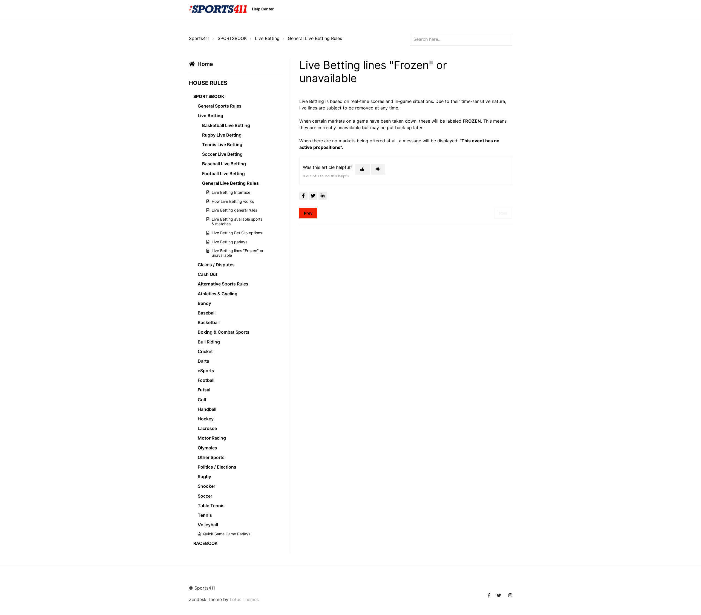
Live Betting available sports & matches (237, 221)
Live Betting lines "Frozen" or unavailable (237, 253)
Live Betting (267, 38)
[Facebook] (303, 196)
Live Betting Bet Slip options (237, 232)
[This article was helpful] (362, 169)
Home (205, 64)
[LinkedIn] (322, 196)
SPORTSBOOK (232, 38)
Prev (308, 213)
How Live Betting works (233, 201)
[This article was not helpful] (378, 169)
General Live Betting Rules (315, 38)
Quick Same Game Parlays (226, 534)
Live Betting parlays (229, 241)
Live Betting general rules (234, 210)
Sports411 (199, 38)
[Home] (218, 9)
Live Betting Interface (231, 192)
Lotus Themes (244, 599)
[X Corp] (313, 196)
